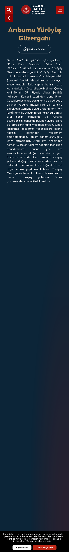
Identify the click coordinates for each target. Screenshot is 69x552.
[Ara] (9, 10)
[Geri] (9, 18)
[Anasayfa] (33, 10)
